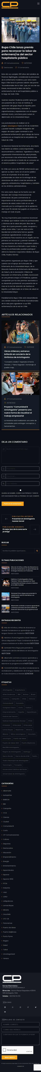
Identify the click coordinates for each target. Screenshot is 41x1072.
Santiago (27, 752)
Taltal (5, 949)
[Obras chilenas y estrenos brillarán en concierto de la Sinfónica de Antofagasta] (20, 332)
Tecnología (7, 765)
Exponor (6, 874)
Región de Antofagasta (12, 752)
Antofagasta (7, 690)
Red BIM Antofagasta (11, 747)
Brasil (33, 694)
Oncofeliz (32, 734)
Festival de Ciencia (10, 716)
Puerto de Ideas (20, 739)
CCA (5, 813)
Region (6, 941)
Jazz (5, 892)
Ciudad (6, 822)
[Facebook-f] (28, 1007)
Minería (29, 730)
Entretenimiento (9, 866)
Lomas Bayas (8, 730)
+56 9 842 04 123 (11, 996)
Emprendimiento (9, 712)
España (21, 712)
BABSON (6, 799)
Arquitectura (20, 690)
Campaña (15, 699)
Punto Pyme (8, 936)
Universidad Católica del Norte (15, 769)
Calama (6, 699)
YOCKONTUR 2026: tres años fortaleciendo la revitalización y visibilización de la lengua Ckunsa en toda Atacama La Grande (20, 671)
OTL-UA (6, 919)
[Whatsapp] (12, 1007)
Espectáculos (8, 870)
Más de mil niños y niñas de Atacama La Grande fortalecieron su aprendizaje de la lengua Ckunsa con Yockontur (24, 569)
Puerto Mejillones (28, 743)
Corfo (21, 708)
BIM (19, 694)
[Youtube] (5, 1011)
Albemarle (7, 791)
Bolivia (25, 694)
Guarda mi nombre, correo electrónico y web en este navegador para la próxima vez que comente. (20, 494)
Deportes (7, 844)
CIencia (32, 699)
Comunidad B (8, 703)
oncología (7, 739)
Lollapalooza (8, 901)
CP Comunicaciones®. (23, 1063)
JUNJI (5, 897)
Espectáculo (32, 712)
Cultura (28, 708)
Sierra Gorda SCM (22, 756)
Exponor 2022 (8, 879)
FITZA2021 (6, 725)
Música (5, 734)
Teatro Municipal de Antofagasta (15, 761)
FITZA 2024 (28, 725)
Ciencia (6, 817)
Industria (6, 888)
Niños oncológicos (18, 734)
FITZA (30, 721)
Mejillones (20, 730)
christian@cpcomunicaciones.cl (14, 986)
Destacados (8, 67)
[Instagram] (20, 1007)
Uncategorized (9, 954)
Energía (6, 861)
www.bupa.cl (12, 126)
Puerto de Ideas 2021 (11, 743)
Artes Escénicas (9, 694)
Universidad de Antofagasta (14, 774)
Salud (5, 945)
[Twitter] (35, 1007)
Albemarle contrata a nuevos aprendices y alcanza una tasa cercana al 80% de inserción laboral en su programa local (25, 607)
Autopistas (7, 795)
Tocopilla (18, 765)
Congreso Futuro (9, 708)
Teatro (34, 756)
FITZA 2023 (17, 725)
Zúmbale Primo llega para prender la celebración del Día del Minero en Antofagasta (24, 595)
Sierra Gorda (8, 756)
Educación (7, 852)
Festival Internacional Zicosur (14, 721)
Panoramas (7, 923)
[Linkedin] (5, 1007)
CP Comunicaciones (11, 63)
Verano (6, 958)
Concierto (20, 703)
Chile (24, 699)
